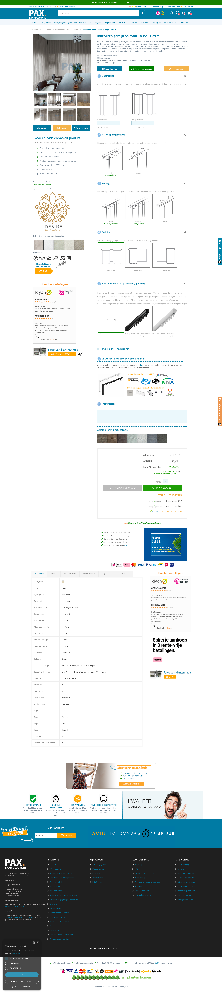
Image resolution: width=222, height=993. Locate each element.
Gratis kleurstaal (111, 69)
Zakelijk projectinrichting (59, 917)
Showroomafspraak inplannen (62, 877)
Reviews (62, 128)
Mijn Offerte (97, 882)
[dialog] (22, 964)
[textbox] (98, 13)
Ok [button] (22, 975)
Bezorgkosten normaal (169, 471)
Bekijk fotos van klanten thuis (15, 906)
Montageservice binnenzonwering (63, 895)
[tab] (39, 574)
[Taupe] (102, 442)
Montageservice (81, 128)
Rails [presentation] (113, 574)
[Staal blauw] (152, 442)
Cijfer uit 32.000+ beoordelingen (150, 7)
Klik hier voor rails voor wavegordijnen (113, 349)
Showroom (43, 128)
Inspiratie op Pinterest (186, 891)
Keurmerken (55, 886)
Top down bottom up (186, 895)
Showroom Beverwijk (186, 877)
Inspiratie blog (183, 864)
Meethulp (138, 864)
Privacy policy (55, 926)
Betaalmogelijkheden (58, 882)
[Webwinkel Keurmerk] (158, 14)
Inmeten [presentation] (54, 574)
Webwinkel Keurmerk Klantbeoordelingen (20, 917)
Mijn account (188, 7)
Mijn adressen (98, 869)
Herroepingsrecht (142, 891)
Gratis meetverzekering (144, 873)
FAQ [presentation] (103, 574)
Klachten (138, 886)
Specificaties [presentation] (39, 574)
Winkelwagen (183, 13)
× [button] (38, 942)
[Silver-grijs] (142, 442)
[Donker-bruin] (122, 442)
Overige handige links (186, 899)
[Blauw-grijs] (132, 442)
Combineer (157, 511)
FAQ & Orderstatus (36, 7)
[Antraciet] (162, 442)
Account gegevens (99, 864)
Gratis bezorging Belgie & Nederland (64, 899)
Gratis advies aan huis (186, 873)
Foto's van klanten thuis (68, 7)
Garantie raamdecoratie (59, 912)
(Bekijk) (126, 2)
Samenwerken (55, 908)
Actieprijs (147, 460)
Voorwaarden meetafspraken (61, 934)
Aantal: (158, 482)
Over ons (53, 904)
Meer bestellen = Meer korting (61, 873)
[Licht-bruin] (112, 442)
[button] (22, 986)
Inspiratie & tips (174, 7)
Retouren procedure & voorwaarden (149, 882)
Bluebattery (54, 930)
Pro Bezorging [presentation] (89, 574)
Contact (53, 864)
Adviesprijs (148, 455)
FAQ (136, 869)
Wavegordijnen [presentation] (70, 574)
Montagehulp (140, 877)
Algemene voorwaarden (59, 939)
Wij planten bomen (57, 891)
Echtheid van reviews (143, 895)
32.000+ (157, 963)
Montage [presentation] (126, 574)
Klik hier (140, 365)
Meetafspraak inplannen (60, 921)
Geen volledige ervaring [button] (21, 981)
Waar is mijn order (57, 869)
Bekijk (126, 545)
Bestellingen (97, 873)
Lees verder (15, 953)
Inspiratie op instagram (187, 886)
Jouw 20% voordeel (152, 467)
